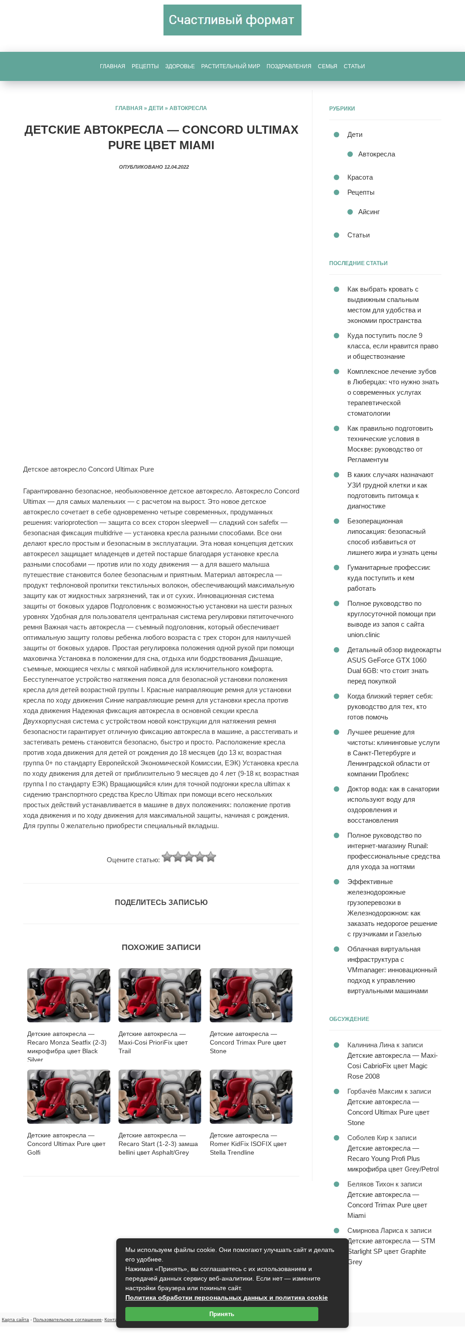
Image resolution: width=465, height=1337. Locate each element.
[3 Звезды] (188, 856)
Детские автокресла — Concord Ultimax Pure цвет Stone (388, 1112)
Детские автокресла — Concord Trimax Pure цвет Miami (387, 1205)
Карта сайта (15, 1319)
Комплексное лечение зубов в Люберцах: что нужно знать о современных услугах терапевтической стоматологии (393, 392)
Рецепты (145, 66)
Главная (112, 66)
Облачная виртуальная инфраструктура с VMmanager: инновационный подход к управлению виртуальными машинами (392, 970)
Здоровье (180, 66)
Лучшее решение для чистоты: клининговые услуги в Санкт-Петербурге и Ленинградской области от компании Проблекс (393, 753)
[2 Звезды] (178, 856)
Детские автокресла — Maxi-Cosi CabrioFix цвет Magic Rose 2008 (392, 1065)
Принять (221, 1314)
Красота (360, 177)
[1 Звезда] (167, 856)
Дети (155, 108)
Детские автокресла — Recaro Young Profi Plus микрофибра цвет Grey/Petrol (393, 1158)
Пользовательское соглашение (67, 1319)
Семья (327, 66)
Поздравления (289, 66)
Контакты (114, 1319)
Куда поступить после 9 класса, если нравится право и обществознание (392, 346)
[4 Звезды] (199, 856)
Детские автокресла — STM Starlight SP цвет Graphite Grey (391, 1251)
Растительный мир (230, 66)
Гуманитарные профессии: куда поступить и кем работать (388, 577)
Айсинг (369, 212)
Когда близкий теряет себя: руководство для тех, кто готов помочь (390, 706)
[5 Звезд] (210, 856)
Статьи (354, 66)
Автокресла (188, 108)
